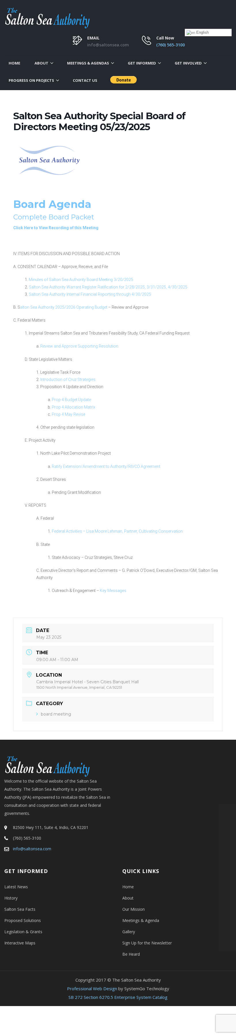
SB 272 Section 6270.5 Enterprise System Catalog (118, 997)
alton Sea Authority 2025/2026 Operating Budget (63, 307)
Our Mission (133, 909)
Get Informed (142, 63)
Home (14, 63)
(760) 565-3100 (170, 45)
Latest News (16, 886)
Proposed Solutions (22, 920)
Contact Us (85, 80)
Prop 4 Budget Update (71, 399)
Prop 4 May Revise (68, 414)
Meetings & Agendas (88, 63)
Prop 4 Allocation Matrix (73, 407)
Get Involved (188, 63)
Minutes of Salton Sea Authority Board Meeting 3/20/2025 (81, 279)
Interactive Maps (19, 943)
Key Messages (113, 590)
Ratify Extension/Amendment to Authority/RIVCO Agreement (106, 466)
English (202, 32)
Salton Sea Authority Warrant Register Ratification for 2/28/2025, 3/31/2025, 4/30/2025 (108, 287)
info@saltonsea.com (108, 45)
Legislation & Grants (23, 931)
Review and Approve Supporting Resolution (79, 346)
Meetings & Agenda (140, 920)
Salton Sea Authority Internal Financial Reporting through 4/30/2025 (90, 294)
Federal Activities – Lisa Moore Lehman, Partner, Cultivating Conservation (117, 531)
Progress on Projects (31, 80)
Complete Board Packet (53, 217)
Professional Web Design (92, 988)
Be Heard (131, 954)
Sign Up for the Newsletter (147, 943)
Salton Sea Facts (19, 909)
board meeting (56, 714)
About (41, 63)
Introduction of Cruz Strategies (67, 379)
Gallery (128, 931)
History (11, 898)
